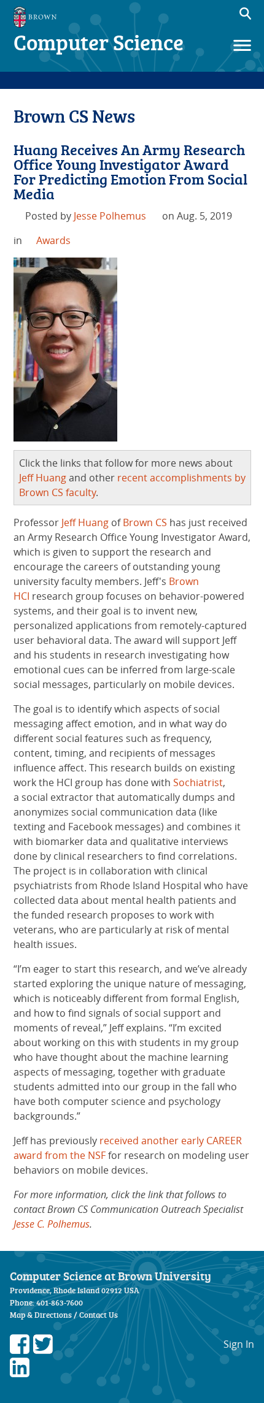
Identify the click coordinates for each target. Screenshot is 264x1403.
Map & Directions (41, 1314)
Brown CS (145, 522)
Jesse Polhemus (110, 216)
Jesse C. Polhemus (52, 1224)
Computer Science (99, 42)
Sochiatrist (198, 782)
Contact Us (98, 1314)
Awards (53, 240)
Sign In (238, 1344)
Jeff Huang (42, 477)
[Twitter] (43, 1350)
